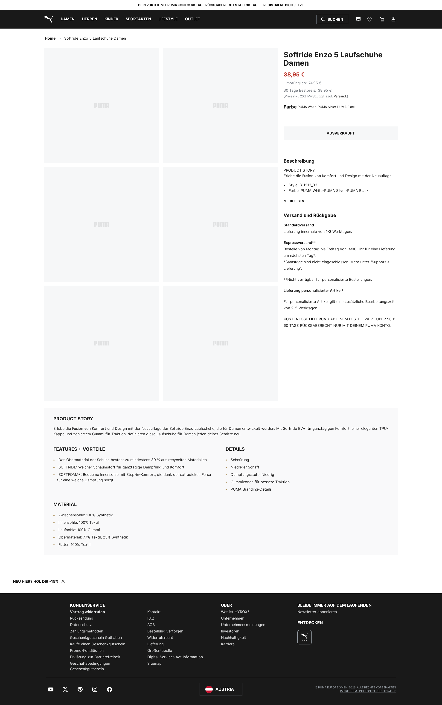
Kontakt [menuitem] (154, 611)
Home (50, 38)
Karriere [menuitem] (228, 644)
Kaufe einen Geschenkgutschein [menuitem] (97, 644)
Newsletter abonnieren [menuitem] (317, 611)
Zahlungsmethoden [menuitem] (86, 631)
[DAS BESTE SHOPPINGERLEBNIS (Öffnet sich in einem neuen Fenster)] (304, 637)
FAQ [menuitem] (150, 618)
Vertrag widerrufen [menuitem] (87, 611)
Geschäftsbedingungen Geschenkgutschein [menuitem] (90, 666)
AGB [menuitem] (151, 624)
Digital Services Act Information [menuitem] (175, 657)
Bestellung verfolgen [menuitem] (165, 631)
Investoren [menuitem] (230, 631)
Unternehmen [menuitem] (232, 618)
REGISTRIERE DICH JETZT (283, 5)
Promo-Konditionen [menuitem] (87, 650)
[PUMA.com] (48, 19)
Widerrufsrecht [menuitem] (160, 637)
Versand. (340, 96)
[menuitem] (67, 19)
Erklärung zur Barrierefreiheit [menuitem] (95, 657)
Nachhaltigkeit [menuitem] (233, 637)
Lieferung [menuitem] (155, 644)
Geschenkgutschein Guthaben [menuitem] (96, 637)
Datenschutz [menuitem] (81, 624)
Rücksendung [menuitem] (81, 618)
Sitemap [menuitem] (154, 663)
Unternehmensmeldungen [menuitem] (243, 624)
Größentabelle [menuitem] (159, 650)
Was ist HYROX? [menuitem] (235, 611)
